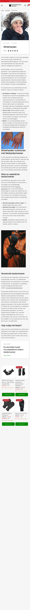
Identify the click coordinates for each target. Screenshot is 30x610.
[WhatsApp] (15, 51)
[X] (11, 51)
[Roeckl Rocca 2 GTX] (21, 405)
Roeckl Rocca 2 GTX (21, 413)
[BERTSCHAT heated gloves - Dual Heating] (8, 372)
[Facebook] (8, 51)
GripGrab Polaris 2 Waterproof (7, 414)
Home (2, 10)
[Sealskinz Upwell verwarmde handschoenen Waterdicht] (21, 372)
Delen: (5, 50)
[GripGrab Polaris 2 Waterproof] (8, 405)
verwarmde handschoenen (14, 288)
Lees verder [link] (6, 355)
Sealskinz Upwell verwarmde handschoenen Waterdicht (20, 383)
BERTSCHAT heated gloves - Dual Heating (8, 381)
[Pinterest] (13, 51)
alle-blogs (7, 10)
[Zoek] (25, 5)
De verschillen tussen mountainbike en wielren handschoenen (13, 349)
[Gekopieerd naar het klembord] (17, 51)
